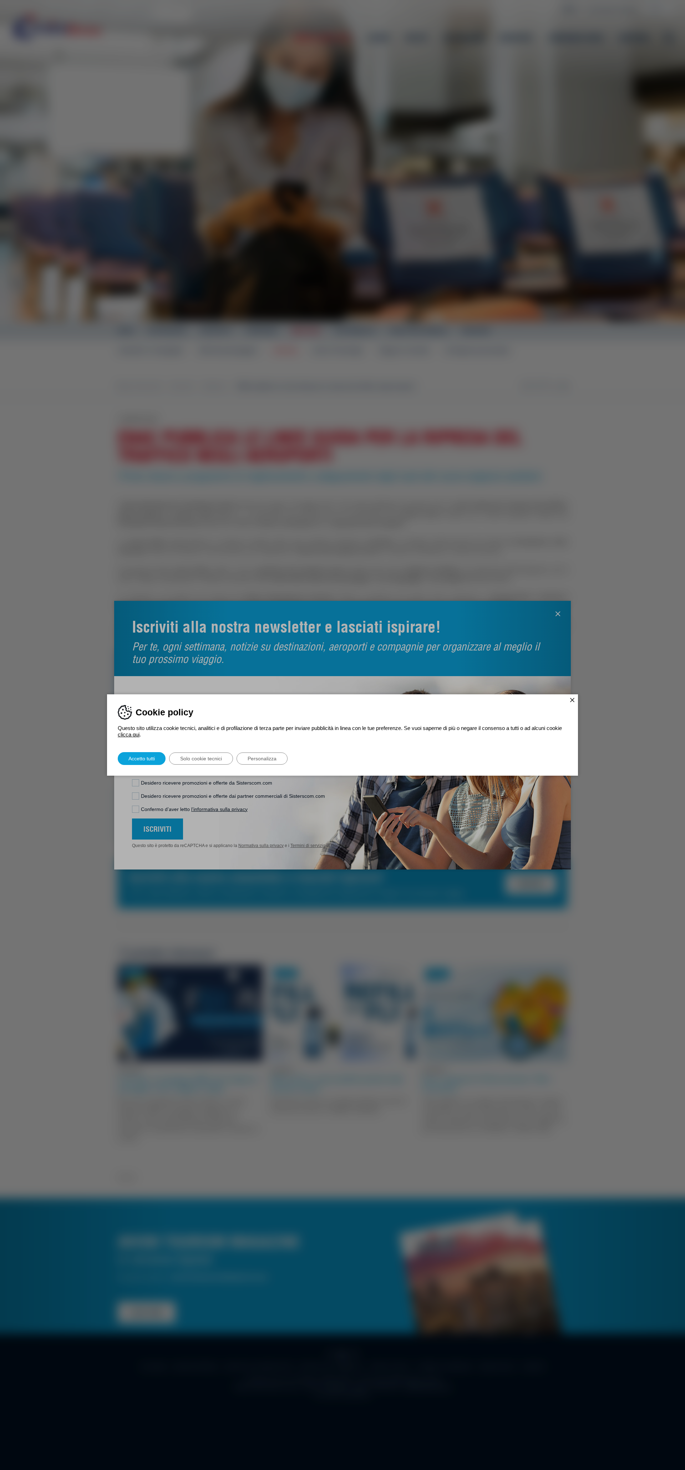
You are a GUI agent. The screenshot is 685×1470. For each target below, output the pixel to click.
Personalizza (262, 758)
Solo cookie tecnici (201, 758)
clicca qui (128, 734)
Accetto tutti (141, 758)
